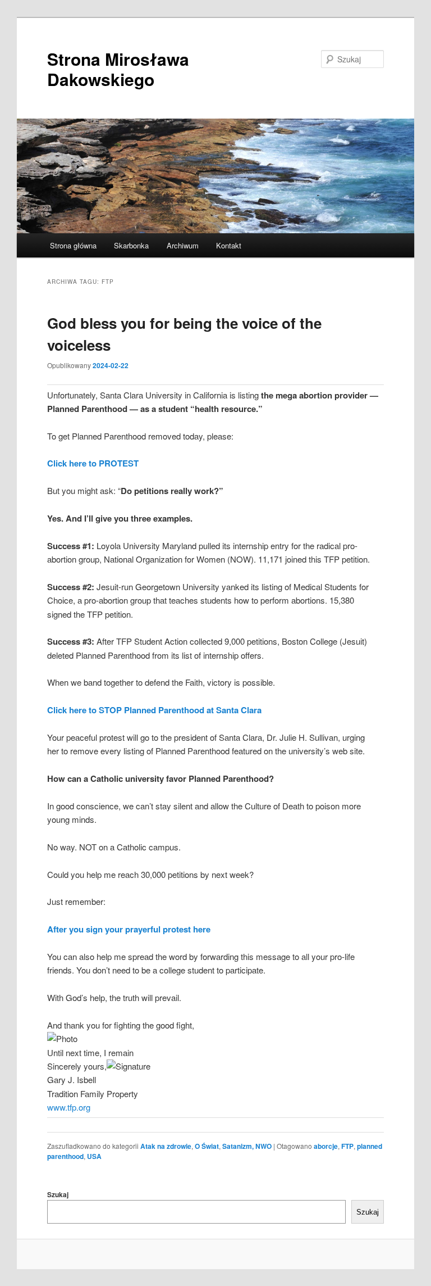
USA (94, 1156)
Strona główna (73, 245)
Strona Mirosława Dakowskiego (118, 69)
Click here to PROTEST (93, 463)
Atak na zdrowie (165, 1146)
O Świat (207, 1146)
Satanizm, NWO (247, 1146)
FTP (347, 1146)
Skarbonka (131, 245)
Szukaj (57, 1194)
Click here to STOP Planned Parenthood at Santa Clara (154, 710)
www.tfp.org (68, 1107)
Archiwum (183, 245)
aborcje (326, 1146)
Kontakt (228, 245)
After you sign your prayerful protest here (128, 929)
